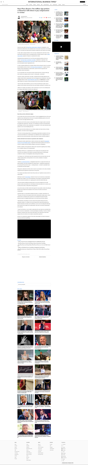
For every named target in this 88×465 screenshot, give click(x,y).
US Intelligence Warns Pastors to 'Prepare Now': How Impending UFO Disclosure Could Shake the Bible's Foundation (60, 14)
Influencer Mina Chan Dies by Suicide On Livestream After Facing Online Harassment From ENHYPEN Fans (25, 302)
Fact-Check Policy (40, 454)
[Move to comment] (50, 17)
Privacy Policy (40, 448)
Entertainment (55, 4)
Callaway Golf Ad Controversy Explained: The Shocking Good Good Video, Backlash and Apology (25, 377)
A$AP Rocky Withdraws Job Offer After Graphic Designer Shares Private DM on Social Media (42, 362)
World (27, 4)
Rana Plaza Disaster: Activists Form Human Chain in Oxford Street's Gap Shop (31, 243)
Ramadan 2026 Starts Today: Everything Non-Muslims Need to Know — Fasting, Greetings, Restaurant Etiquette (60, 20)
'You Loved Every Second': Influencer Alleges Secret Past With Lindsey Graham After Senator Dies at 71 (43, 347)
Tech (51, 4)
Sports (15, 457)
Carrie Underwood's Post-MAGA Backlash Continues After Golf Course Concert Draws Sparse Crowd (42, 302)
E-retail (27, 444)
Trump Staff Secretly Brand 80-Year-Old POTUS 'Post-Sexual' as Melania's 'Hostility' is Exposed (43, 436)
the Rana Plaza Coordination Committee (28, 59)
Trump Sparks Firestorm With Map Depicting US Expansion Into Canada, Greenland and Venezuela (42, 391)
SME (41, 4)
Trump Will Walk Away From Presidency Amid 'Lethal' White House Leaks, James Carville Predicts (25, 406)
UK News (30, 4)
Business (38, 4)
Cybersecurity (28, 451)
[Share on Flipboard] (45, 17)
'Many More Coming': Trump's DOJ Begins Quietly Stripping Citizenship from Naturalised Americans (25, 421)
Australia (51, 444)
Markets (34, 4)
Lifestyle (59, 4)
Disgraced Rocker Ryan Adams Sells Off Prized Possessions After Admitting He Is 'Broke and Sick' (24, 317)
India (50, 445)
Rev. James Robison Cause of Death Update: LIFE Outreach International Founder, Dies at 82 (25, 436)
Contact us (39, 445)
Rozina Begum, (28, 176)
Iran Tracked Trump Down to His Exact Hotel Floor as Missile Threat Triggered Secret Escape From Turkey (42, 317)
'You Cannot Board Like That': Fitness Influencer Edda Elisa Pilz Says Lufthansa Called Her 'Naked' (24, 362)
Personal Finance (46, 4)
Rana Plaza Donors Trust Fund (28, 61)
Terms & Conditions (40, 447)
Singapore (51, 447)
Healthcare (27, 447)
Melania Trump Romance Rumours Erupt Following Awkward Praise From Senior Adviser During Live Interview (42, 377)
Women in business (29, 454)
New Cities (27, 457)
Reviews (63, 4)
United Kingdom (52, 448)
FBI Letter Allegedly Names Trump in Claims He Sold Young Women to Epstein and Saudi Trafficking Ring (25, 332)
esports (27, 455)
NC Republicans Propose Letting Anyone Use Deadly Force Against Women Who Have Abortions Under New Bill (25, 391)
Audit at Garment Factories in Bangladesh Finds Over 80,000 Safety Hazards (31, 241)
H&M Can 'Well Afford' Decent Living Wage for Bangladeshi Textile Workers (31, 247)
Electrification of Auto (29, 448)
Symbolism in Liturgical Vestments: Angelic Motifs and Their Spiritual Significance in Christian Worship (60, 58)
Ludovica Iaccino (24, 16)
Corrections (39, 451)
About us (39, 444)
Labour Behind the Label (32, 79)
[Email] (48, 17)
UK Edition (84, 4)
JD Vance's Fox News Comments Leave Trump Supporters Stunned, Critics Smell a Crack (42, 421)
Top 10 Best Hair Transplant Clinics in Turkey (59, 63)
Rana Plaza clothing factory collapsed (34, 47)
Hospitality (27, 445)
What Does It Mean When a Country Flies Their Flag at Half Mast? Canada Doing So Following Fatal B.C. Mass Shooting (60, 25)
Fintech (27, 458)
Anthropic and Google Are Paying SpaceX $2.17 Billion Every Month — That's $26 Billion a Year (43, 406)
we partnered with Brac (25, 161)
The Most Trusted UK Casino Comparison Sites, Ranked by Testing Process (60, 68)
